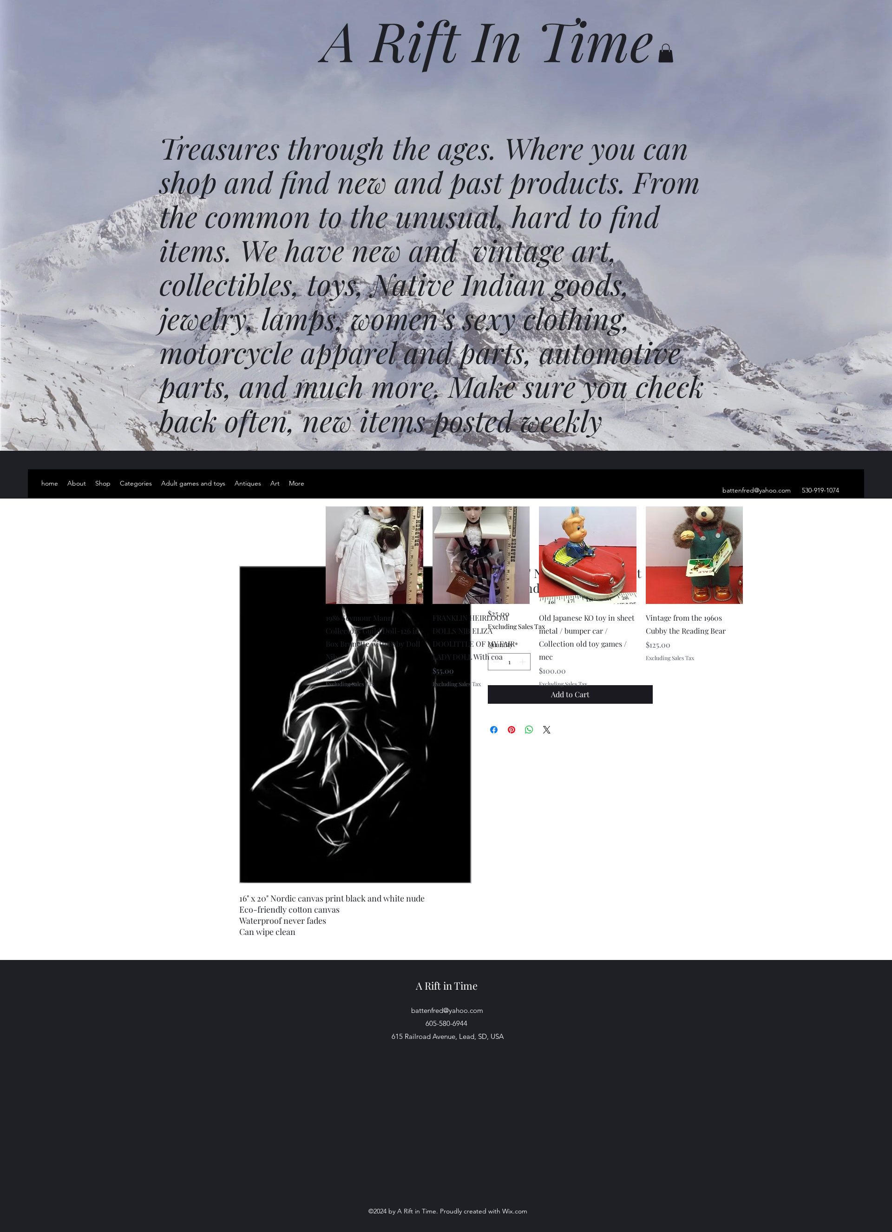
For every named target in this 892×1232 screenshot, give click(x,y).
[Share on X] (546, 729)
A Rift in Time (447, 985)
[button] (666, 53)
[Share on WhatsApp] (529, 729)
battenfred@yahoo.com (756, 490)
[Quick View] (374, 555)
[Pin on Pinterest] (511, 729)
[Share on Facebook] (493, 729)
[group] (534, 597)
